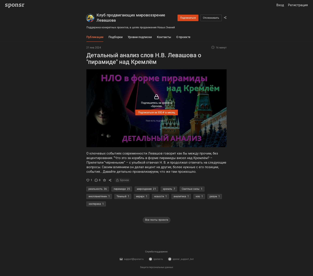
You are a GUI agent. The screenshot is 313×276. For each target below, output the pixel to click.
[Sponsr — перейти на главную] (14, 5)
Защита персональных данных (156, 267)
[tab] (94, 37)
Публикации (94, 37)
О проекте (183, 37)
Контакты (164, 37)
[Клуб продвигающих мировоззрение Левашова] (90, 18)
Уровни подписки (140, 37)
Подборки (116, 37)
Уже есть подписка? (156, 120)
